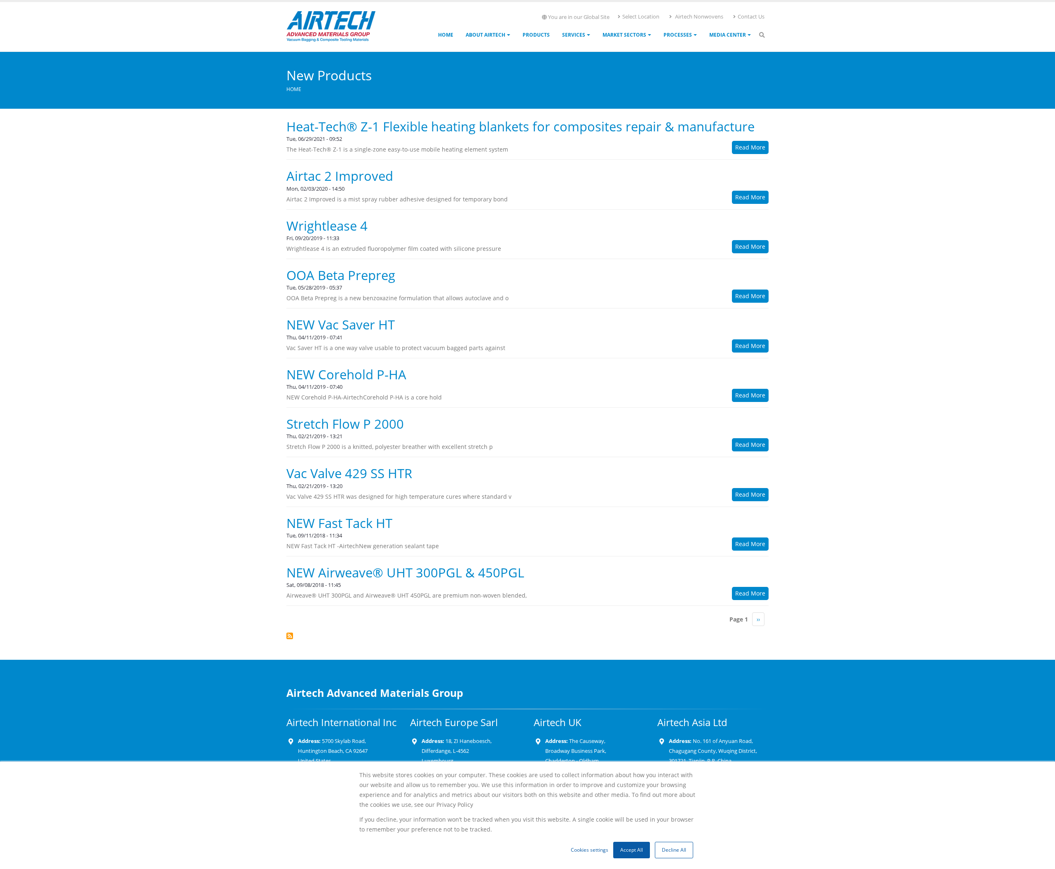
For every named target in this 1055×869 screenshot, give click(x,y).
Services (573, 34)
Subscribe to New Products (289, 636)
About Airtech (485, 34)
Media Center (727, 34)
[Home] (330, 25)
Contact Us (751, 16)
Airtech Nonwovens (698, 16)
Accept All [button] (631, 849)
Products (536, 34)
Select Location (640, 16)
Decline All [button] (674, 849)
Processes (677, 34)
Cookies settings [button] (589, 849)
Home (445, 34)
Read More (750, 147)
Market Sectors (624, 34)
